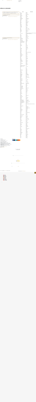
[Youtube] (18, 140)
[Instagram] (14, 140)
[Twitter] (15, 140)
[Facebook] (13, 140)
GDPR (5, 170)
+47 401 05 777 (5, 146)
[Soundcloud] (19, 140)
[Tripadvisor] (17, 140)
